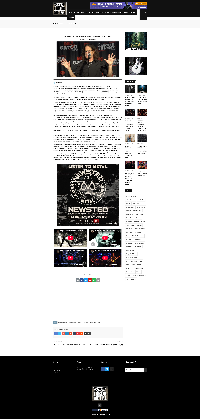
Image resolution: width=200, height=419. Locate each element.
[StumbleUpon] (70, 333)
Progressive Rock (131, 261)
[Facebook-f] (82, 280)
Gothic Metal (130, 225)
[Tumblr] (74, 333)
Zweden (133, 279)
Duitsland (138, 218)
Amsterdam (141, 200)
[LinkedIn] (67, 333)
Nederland (129, 246)
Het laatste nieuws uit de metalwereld (64, 24)
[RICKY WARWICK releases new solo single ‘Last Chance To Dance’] (130, 89)
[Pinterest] (78, 333)
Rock (127, 264)
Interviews (84, 12)
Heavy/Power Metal (139, 228)
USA (99, 322)
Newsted (86, 322)
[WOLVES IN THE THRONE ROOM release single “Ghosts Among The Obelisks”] (142, 138)
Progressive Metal (131, 257)
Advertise (55, 372)
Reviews (91, 12)
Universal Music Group (139, 275)
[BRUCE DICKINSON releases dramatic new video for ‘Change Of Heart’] (130, 138)
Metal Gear (138, 239)
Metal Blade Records (138, 236)
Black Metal (135, 203)
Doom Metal (129, 218)
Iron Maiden (137, 232)
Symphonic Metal (138, 268)
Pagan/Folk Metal (131, 254)
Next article (118, 341)
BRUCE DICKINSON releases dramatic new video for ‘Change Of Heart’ (129, 151)
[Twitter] (86, 280)
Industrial (129, 232)
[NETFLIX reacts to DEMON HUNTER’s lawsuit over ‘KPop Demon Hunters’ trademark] (130, 165)
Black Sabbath (130, 207)
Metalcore (129, 239)
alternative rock (130, 200)
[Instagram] (112, 369)
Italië (127, 236)
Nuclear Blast (130, 250)
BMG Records (141, 207)
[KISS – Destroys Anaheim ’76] (142, 165)
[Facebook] (56, 333)
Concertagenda (117, 12)
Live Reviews (99, 12)
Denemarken (139, 214)
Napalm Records (139, 243)
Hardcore (139, 225)
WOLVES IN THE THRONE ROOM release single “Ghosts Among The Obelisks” (142, 149)
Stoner (128, 268)
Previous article (58, 341)
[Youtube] (90, 280)
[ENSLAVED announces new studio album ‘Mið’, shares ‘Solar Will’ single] (130, 113)
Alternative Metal (131, 196)
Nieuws (76, 12)
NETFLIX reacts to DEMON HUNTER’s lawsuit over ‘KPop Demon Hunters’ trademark (129, 178)
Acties (126, 12)
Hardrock (129, 228)
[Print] (89, 333)
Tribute (128, 275)
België (128, 203)
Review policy (56, 370)
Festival (136, 221)
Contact (132, 12)
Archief (71, 17)
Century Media (137, 210)
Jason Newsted (72, 322)
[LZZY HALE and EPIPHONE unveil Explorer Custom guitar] (142, 89)
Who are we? (56, 368)
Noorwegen (138, 246)
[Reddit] (81, 333)
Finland (143, 221)
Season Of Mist (136, 264)
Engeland (129, 221)
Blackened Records (62, 322)
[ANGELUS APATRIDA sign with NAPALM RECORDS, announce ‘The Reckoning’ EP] (142, 113)
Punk (140, 261)
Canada (128, 210)
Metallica (80, 322)
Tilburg (138, 272)
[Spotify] (94, 280)
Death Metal (129, 214)
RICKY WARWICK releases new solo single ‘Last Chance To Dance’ (130, 101)
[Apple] (98, 280)
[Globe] (78, 280)
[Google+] (63, 333)
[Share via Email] (85, 333)
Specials (108, 12)
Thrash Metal (93, 322)
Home (71, 12)
